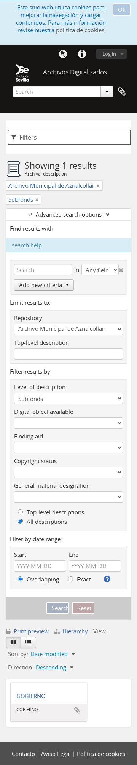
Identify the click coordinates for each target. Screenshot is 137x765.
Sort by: (18, 654)
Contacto (24, 753)
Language (62, 54)
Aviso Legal (56, 753)
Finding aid (28, 436)
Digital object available (43, 411)
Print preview (30, 631)
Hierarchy (75, 631)
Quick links (81, 54)
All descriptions (46, 521)
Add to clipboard (77, 710)
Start (20, 554)
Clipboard (121, 91)
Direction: (20, 667)
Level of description (39, 387)
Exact (83, 579)
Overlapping (42, 579)
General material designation (52, 485)
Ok (122, 9)
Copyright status (35, 461)
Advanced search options (69, 214)
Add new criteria (40, 285)
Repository (28, 318)
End (74, 554)
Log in (109, 53)
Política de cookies (101, 753)
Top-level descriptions (54, 512)
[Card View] (13, 642)
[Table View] (28, 642)
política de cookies (80, 30)
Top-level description (41, 342)
